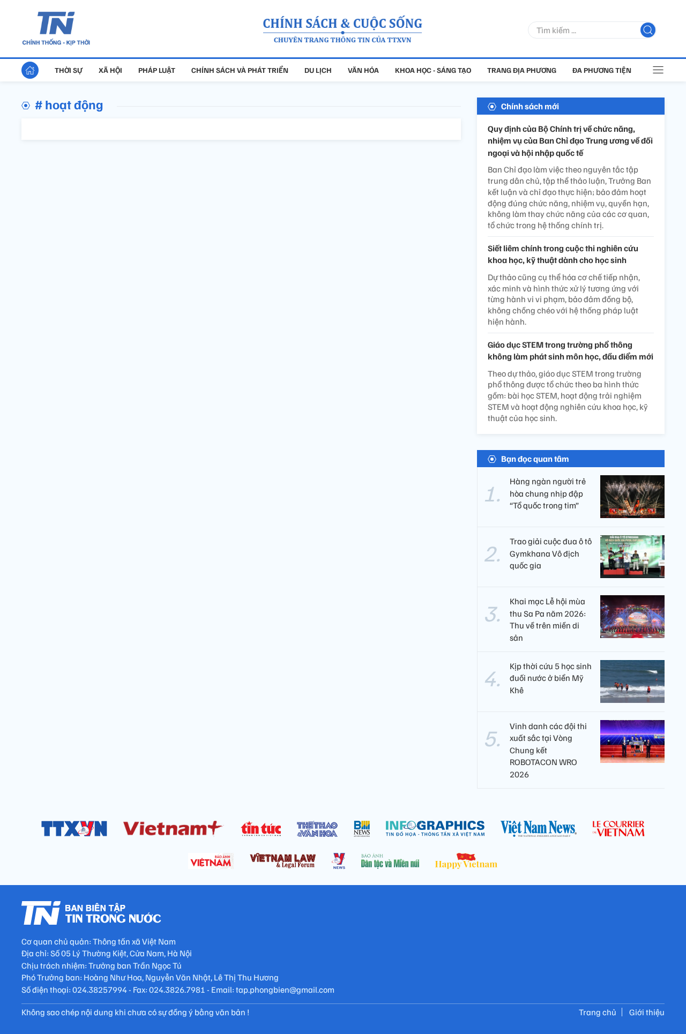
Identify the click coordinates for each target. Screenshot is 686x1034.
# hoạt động (69, 104)
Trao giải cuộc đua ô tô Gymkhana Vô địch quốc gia (551, 553)
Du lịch (318, 69)
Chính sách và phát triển (239, 69)
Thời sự (69, 69)
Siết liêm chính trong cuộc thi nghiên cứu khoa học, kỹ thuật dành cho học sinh (563, 254)
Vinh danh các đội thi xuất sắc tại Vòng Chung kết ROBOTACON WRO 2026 (548, 750)
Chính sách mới (530, 106)
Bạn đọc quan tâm (535, 458)
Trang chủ (597, 1012)
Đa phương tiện (601, 69)
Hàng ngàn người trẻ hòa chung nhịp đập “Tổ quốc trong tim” (548, 493)
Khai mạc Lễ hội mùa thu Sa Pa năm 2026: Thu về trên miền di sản (548, 619)
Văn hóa (363, 69)
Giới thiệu (647, 1012)
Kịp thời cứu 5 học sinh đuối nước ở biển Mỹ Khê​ (551, 678)
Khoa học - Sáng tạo (433, 69)
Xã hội (110, 69)
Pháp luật (156, 69)
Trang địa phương (521, 69)
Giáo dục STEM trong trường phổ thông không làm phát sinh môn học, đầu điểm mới (570, 350)
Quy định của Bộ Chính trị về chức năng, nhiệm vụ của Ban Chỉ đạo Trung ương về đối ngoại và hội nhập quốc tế (570, 140)
